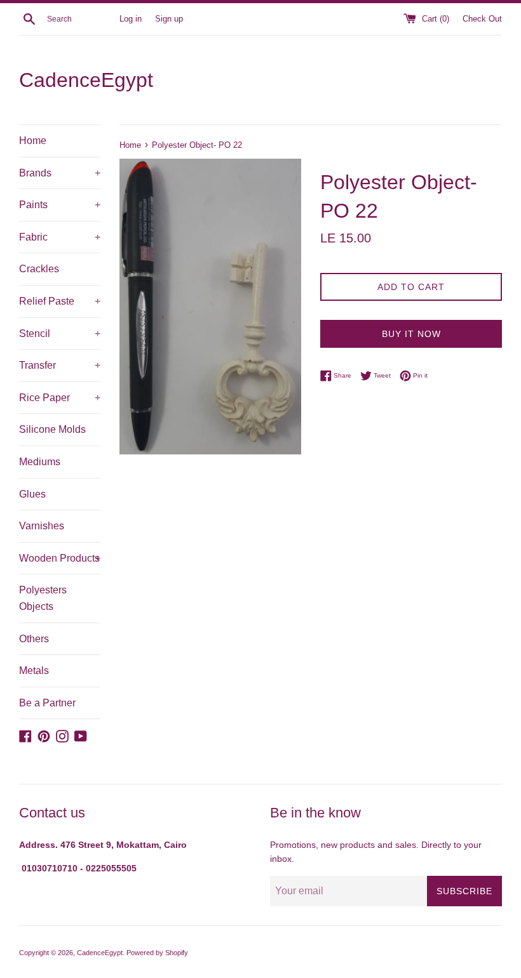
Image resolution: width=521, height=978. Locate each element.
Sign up (169, 19)
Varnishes (41, 525)
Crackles (39, 268)
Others (34, 638)
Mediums (39, 461)
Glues (32, 494)
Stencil (59, 333)
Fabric (59, 237)
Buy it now (411, 334)
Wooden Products (59, 558)
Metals (34, 670)
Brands (59, 173)
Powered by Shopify (157, 952)
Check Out (482, 19)
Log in (130, 19)
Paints (59, 204)
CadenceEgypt (86, 80)
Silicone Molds (52, 429)
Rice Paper (59, 397)
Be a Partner (47, 702)
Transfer (59, 365)
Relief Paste (59, 301)
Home (32, 140)
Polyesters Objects (43, 598)
